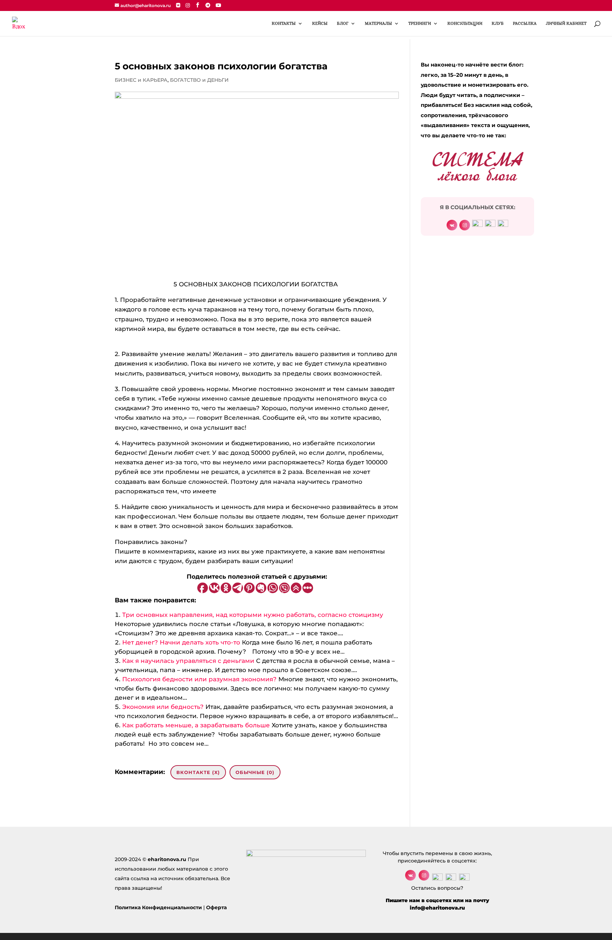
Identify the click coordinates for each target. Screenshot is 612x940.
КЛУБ (498, 23)
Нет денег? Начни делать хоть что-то (181, 642)
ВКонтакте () (198, 772)
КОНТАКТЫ (284, 23)
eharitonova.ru (167, 859)
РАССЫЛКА (525, 23)
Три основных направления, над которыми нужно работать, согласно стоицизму (252, 614)
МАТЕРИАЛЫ (378, 23)
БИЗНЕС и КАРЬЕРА (141, 80)
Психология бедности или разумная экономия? (199, 679)
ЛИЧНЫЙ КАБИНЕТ (566, 23)
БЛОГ (342, 23)
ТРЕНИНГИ (419, 23)
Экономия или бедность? (163, 706)
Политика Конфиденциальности (158, 907)
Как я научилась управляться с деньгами (188, 660)
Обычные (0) (255, 772)
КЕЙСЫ (320, 23)
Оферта (216, 907)
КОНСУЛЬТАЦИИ (464, 23)
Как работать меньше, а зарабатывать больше (196, 725)
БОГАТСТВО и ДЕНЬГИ (199, 80)
